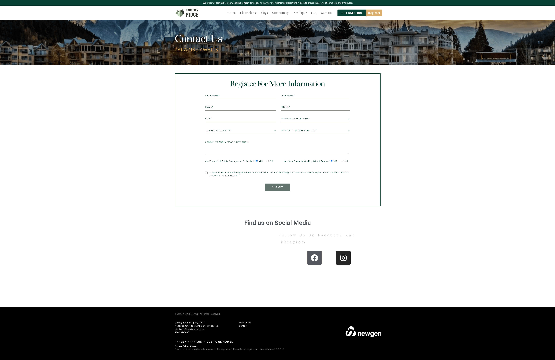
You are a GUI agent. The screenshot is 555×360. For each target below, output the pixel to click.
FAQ (314, 13)
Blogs (264, 13)
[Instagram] (343, 258)
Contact (326, 13)
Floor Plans (248, 13)
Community (280, 13)
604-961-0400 (352, 13)
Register (374, 13)
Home (231, 13)
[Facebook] (314, 258)
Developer (300, 13)
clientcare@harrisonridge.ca (189, 329)
